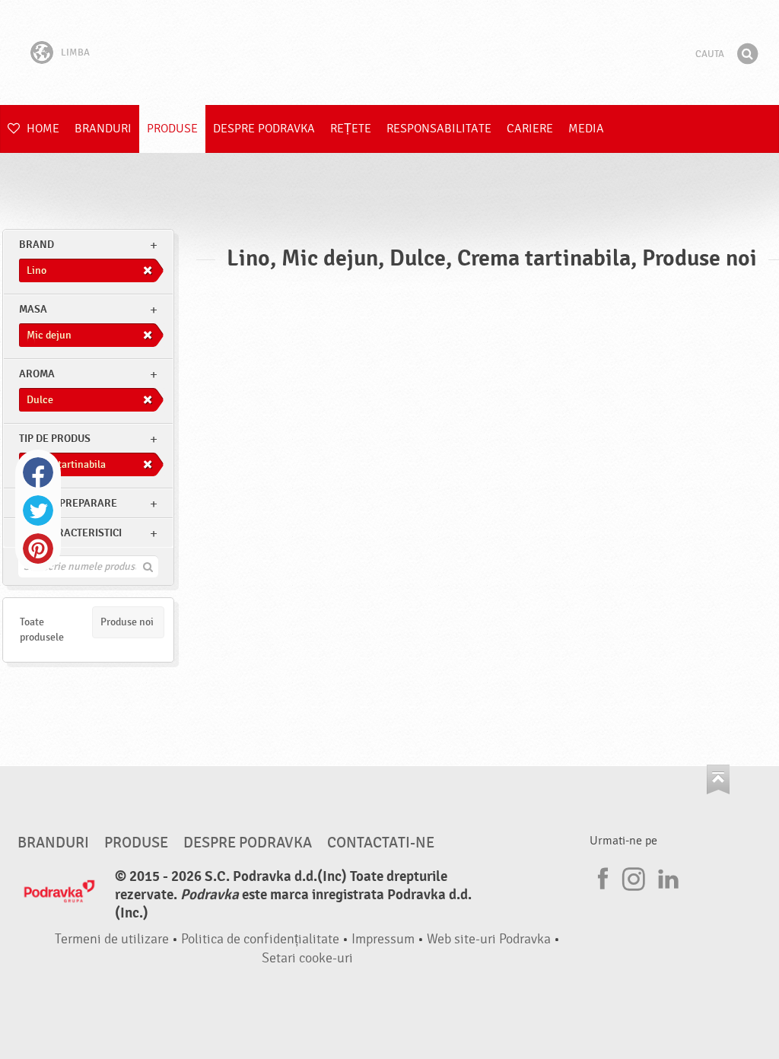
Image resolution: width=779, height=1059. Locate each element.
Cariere (530, 128)
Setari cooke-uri (307, 958)
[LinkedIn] (666, 876)
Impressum (383, 939)
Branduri (103, 128)
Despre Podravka (264, 128)
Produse (172, 128)
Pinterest (38, 548)
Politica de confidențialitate (260, 939)
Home (41, 128)
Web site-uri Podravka (489, 939)
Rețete (350, 128)
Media (586, 128)
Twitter (38, 510)
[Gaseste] (747, 54)
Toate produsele (42, 629)
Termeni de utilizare (112, 939)
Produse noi (127, 621)
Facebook (38, 472)
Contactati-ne (380, 843)
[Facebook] (601, 876)
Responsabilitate (438, 128)
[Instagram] (633, 876)
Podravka (389, 52)
